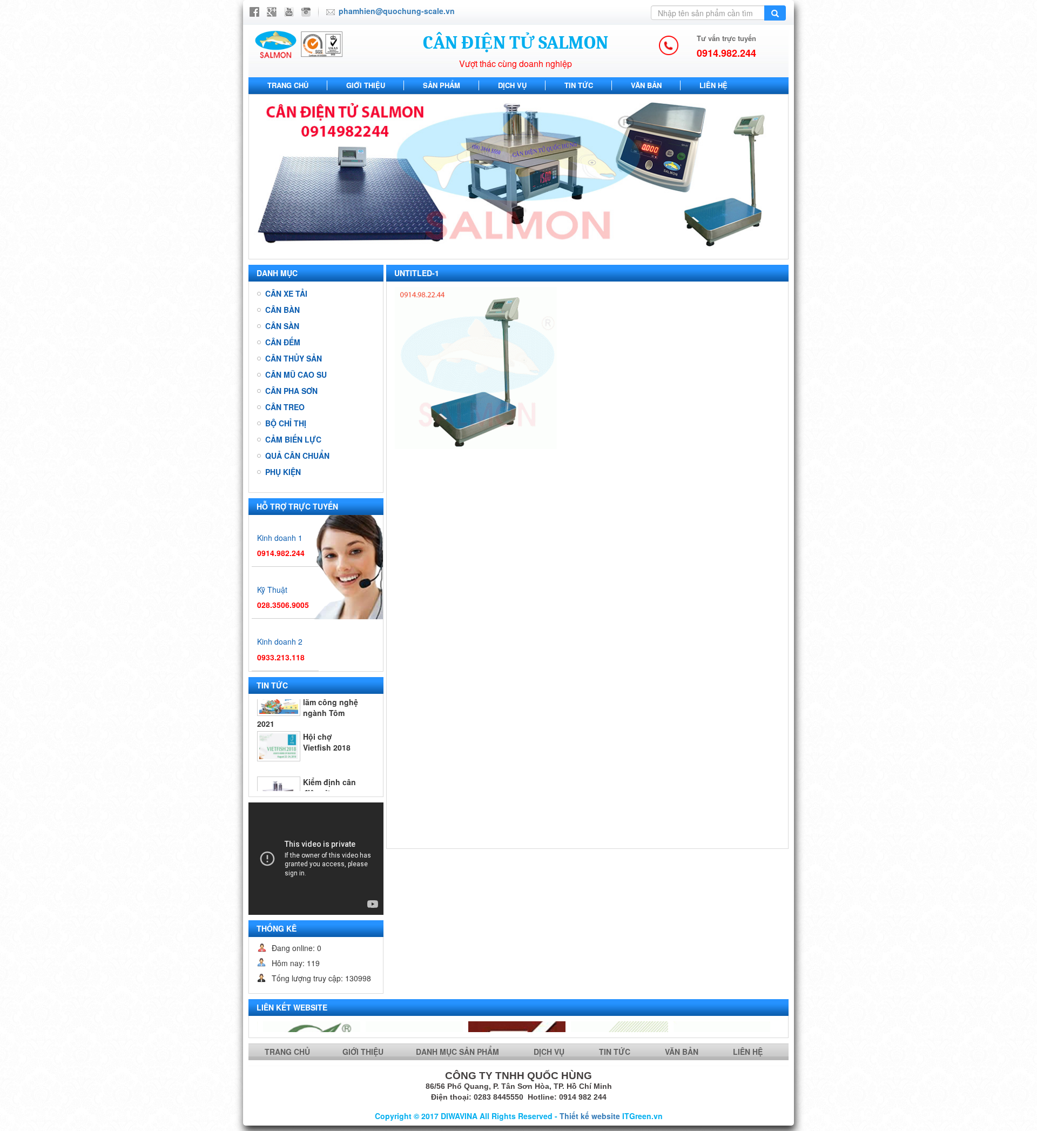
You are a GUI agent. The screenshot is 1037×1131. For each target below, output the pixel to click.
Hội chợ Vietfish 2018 (327, 708)
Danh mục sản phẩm (458, 1051)
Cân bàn (282, 309)
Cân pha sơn (291, 390)
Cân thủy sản (293, 358)
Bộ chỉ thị (285, 423)
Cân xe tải (286, 293)
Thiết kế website (590, 1115)
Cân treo (285, 406)
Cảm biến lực (293, 439)
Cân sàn (282, 325)
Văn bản (646, 85)
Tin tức (578, 85)
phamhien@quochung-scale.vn (397, 10)
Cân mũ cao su (296, 374)
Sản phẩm (441, 85)
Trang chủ (287, 85)
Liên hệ (713, 85)
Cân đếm (282, 342)
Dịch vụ (512, 85)
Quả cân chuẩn (297, 455)
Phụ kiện (283, 471)
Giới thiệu (365, 85)
